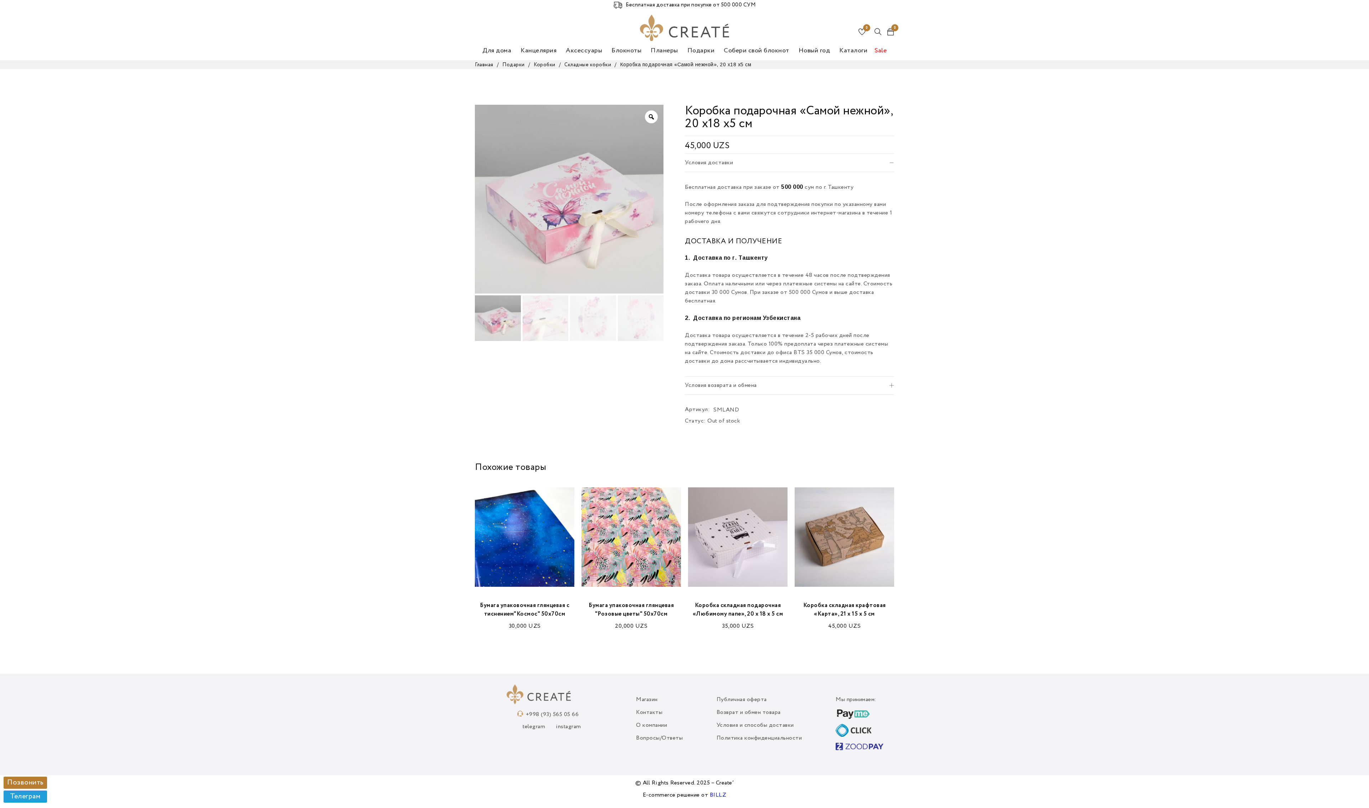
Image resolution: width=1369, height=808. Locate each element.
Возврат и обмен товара (749, 712)
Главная (484, 64)
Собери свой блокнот (756, 50)
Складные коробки (587, 64)
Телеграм (25, 796)
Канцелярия (539, 50)
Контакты (649, 712)
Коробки (544, 64)
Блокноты (626, 50)
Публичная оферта (742, 700)
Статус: (695, 421)
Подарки (701, 50)
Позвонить (25, 782)
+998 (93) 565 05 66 (552, 715)
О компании (651, 725)
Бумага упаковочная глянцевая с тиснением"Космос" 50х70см (524, 610)
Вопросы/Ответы (659, 738)
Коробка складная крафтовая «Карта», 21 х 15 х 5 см (844, 610)
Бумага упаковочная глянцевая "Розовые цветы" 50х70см (631, 610)
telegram (534, 727)
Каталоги (853, 50)
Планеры (664, 50)
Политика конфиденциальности (759, 738)
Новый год (814, 50)
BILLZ (718, 795)
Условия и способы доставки (755, 725)
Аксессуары (584, 50)
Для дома (496, 50)
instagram (568, 727)
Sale (881, 50)
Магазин (647, 700)
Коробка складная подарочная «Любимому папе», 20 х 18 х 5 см (738, 610)
